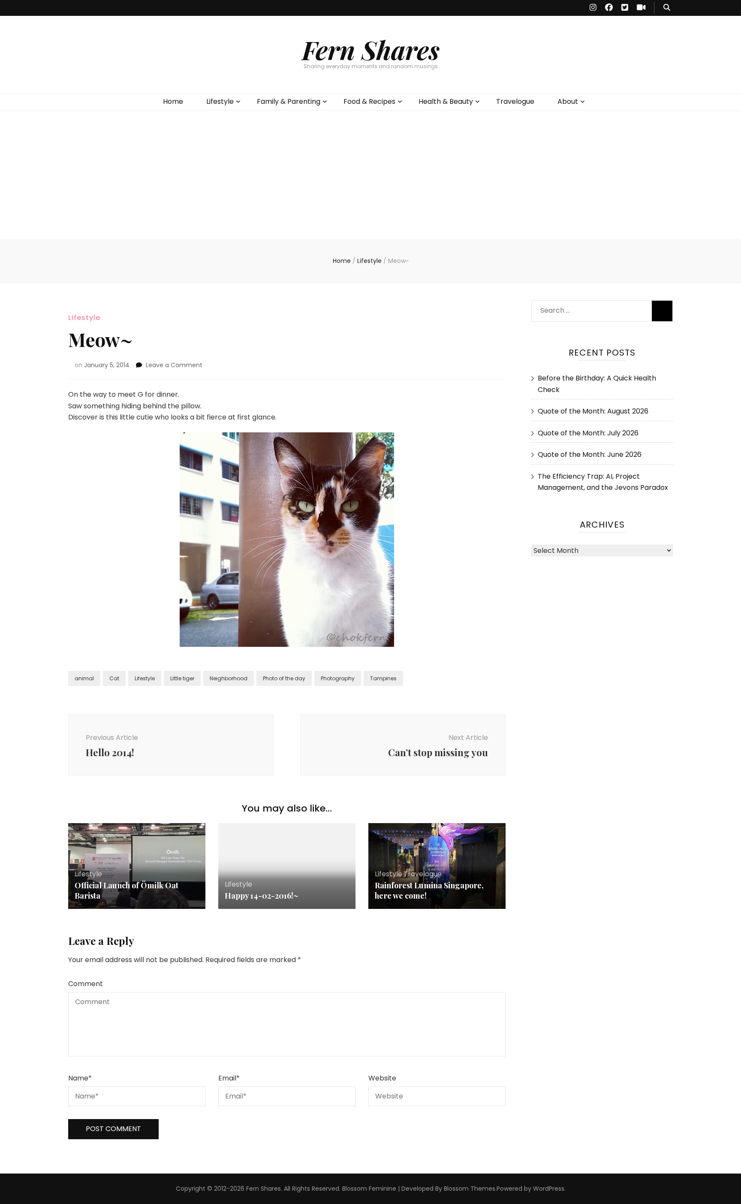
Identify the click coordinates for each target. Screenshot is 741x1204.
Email (229, 1078)
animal (84, 678)
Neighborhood (228, 678)
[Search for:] (588, 309)
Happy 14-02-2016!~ (261, 895)
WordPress (548, 1188)
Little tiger (182, 678)
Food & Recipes (369, 101)
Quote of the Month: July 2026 (588, 433)
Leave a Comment (174, 365)
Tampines (383, 678)
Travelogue (515, 101)
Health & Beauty (446, 101)
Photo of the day (284, 678)
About (567, 101)
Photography (338, 678)
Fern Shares (371, 49)
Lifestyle (220, 101)
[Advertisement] (370, 175)
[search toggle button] (666, 8)
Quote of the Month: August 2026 (593, 411)
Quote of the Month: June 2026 (590, 454)
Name (80, 1078)
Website (382, 1078)
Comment (85, 984)
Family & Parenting (288, 101)
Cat (114, 678)
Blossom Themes (469, 1188)
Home (173, 101)
